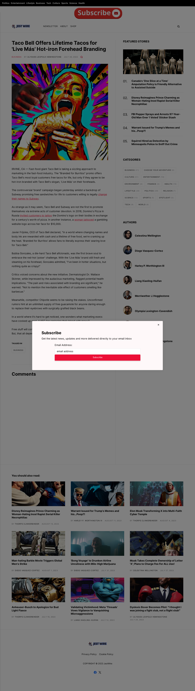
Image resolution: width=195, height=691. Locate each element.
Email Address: (63, 345)
